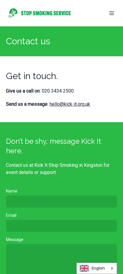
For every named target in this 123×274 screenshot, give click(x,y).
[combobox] (96, 268)
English (98, 268)
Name (11, 191)
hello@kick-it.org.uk (70, 104)
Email (11, 215)
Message (14, 239)
